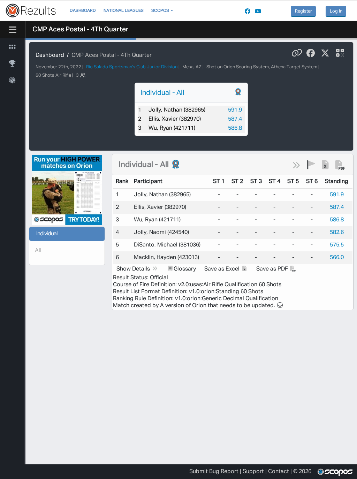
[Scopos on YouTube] (258, 11)
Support (253, 471)
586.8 (235, 128)
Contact (278, 471)
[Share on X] (325, 53)
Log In (336, 11)
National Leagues (124, 11)
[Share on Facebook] (310, 53)
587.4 (235, 119)
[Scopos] (334, 471)
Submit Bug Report (213, 471)
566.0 (337, 257)
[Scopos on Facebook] (247, 11)
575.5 (337, 245)
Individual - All (162, 92)
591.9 (235, 110)
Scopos (160, 11)
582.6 (337, 232)
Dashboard (83, 11)
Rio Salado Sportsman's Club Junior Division (131, 67)
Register (303, 11)
